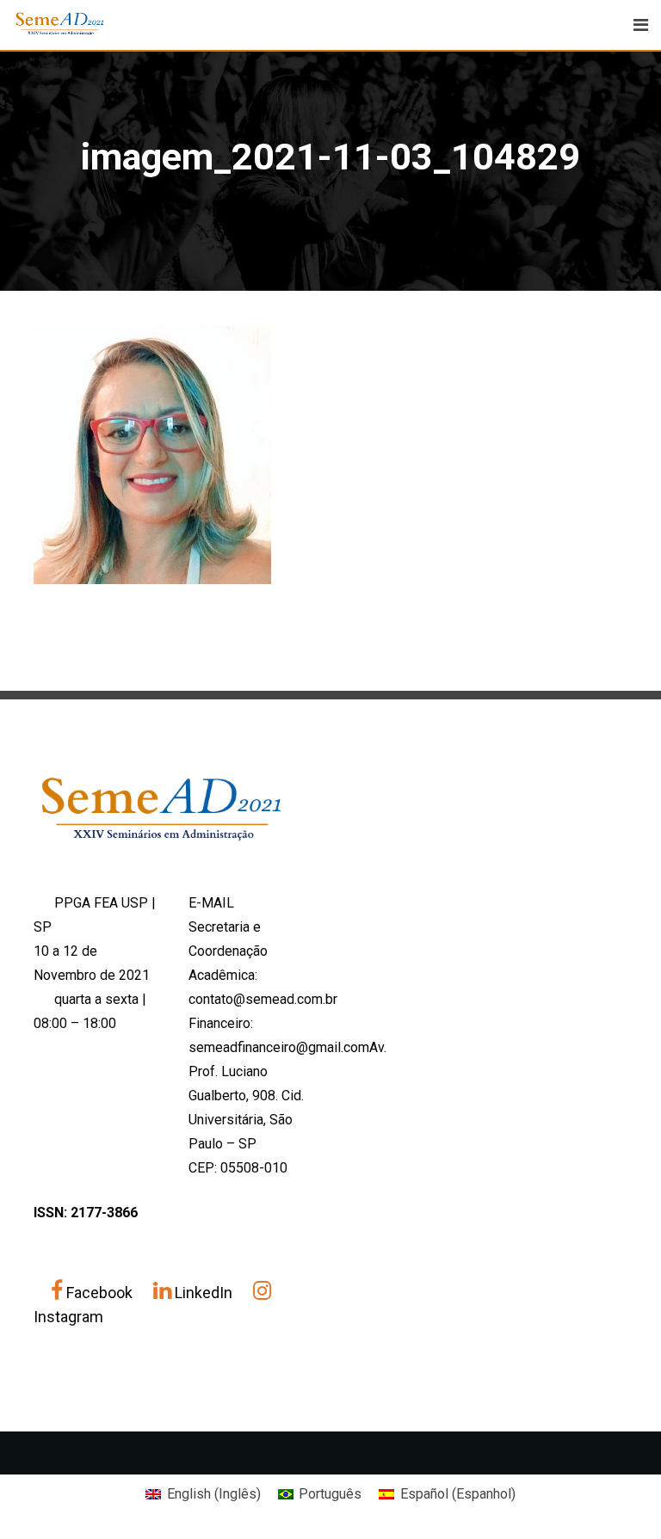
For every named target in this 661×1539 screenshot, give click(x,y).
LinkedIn (203, 1293)
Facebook (99, 1293)
